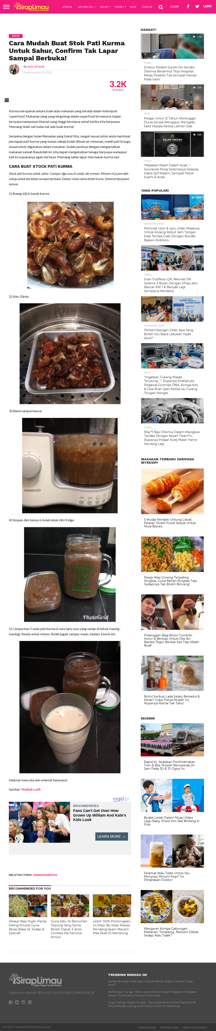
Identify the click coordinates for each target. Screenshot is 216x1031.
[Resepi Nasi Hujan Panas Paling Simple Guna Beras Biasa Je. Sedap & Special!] (28, 916)
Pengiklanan (147, 1027)
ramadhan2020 (45, 875)
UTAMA (67, 6)
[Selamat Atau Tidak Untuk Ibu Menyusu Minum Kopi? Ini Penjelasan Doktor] (172, 866)
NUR (133, 6)
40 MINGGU (86, 6)
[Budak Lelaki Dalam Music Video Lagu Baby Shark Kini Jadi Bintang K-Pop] (172, 811)
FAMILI (119, 6)
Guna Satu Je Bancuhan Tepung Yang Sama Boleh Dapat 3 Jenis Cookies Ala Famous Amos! (69, 929)
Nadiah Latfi (31, 789)
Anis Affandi (36, 66)
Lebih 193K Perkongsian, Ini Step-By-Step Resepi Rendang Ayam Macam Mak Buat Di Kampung (112, 927)
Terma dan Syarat (195, 1027)
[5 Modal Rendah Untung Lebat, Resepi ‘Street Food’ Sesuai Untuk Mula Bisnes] (172, 513)
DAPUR (147, 6)
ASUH (104, 6)
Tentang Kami (169, 1027)
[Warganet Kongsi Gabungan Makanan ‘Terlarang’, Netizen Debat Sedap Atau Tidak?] (172, 922)
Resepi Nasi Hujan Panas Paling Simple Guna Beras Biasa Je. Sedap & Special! (27, 927)
